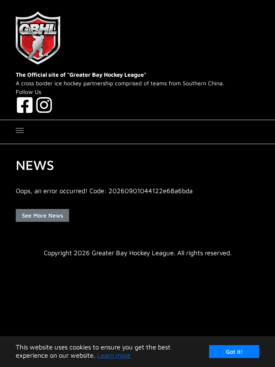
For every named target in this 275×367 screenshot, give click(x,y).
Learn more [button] (114, 355)
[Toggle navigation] (20, 130)
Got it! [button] (234, 351)
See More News (42, 215)
